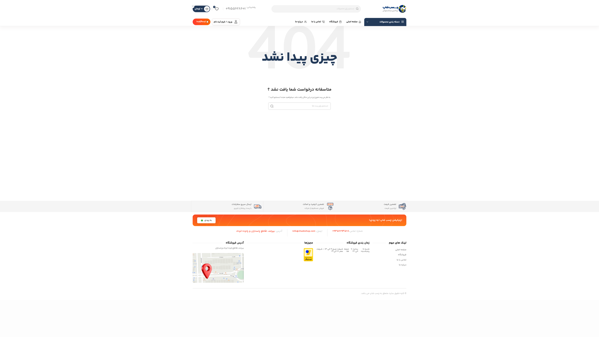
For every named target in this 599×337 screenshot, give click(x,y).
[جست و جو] (271, 106)
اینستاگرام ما (201, 21)
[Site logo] (393, 8)
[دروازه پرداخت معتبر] (308, 254)
